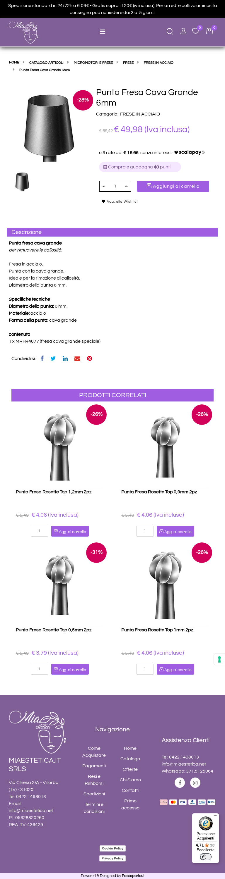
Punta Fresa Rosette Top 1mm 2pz (157, 630)
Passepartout (133, 876)
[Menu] (215, 816)
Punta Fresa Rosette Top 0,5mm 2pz (53, 630)
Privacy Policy (112, 858)
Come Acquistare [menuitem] (94, 752)
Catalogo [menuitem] (130, 758)
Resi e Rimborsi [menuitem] (94, 780)
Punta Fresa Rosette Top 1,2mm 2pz (53, 492)
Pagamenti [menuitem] (94, 765)
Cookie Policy (112, 848)
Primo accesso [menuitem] (130, 804)
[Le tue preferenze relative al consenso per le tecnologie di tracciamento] (219, 659)
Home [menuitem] (130, 748)
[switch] (206, 856)
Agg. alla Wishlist (121, 202)
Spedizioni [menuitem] (94, 794)
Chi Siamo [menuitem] (130, 780)
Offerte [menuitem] (130, 769)
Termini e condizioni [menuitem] (94, 808)
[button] (49, 127)
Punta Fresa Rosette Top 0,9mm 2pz (159, 492)
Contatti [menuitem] (130, 790)
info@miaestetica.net (31, 810)
